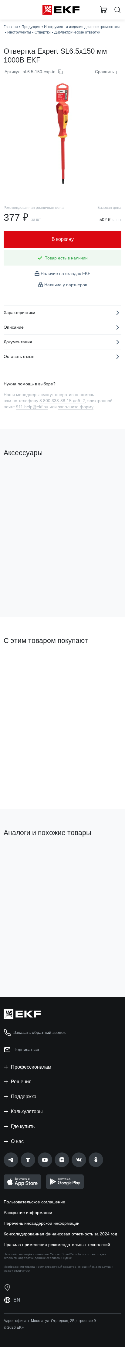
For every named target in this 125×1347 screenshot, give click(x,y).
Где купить (23, 1126)
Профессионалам (31, 1067)
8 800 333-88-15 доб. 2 (62, 400)
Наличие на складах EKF (65, 273)
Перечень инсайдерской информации (41, 1223)
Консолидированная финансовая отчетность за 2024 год (60, 1233)
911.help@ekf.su (32, 406)
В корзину (27, 587)
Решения (21, 1081)
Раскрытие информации (28, 1212)
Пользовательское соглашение (34, 1201)
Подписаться (26, 1049)
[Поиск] (117, 9)
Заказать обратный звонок (39, 1032)
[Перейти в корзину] (104, 10)
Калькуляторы (27, 1111)
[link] (11, 1159)
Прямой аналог (21, 854)
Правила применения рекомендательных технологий (57, 1244)
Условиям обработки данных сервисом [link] (32, 1257)
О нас (17, 1141)
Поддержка (23, 1096)
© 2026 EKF (14, 1327)
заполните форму (75, 406)
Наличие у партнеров (65, 284)
